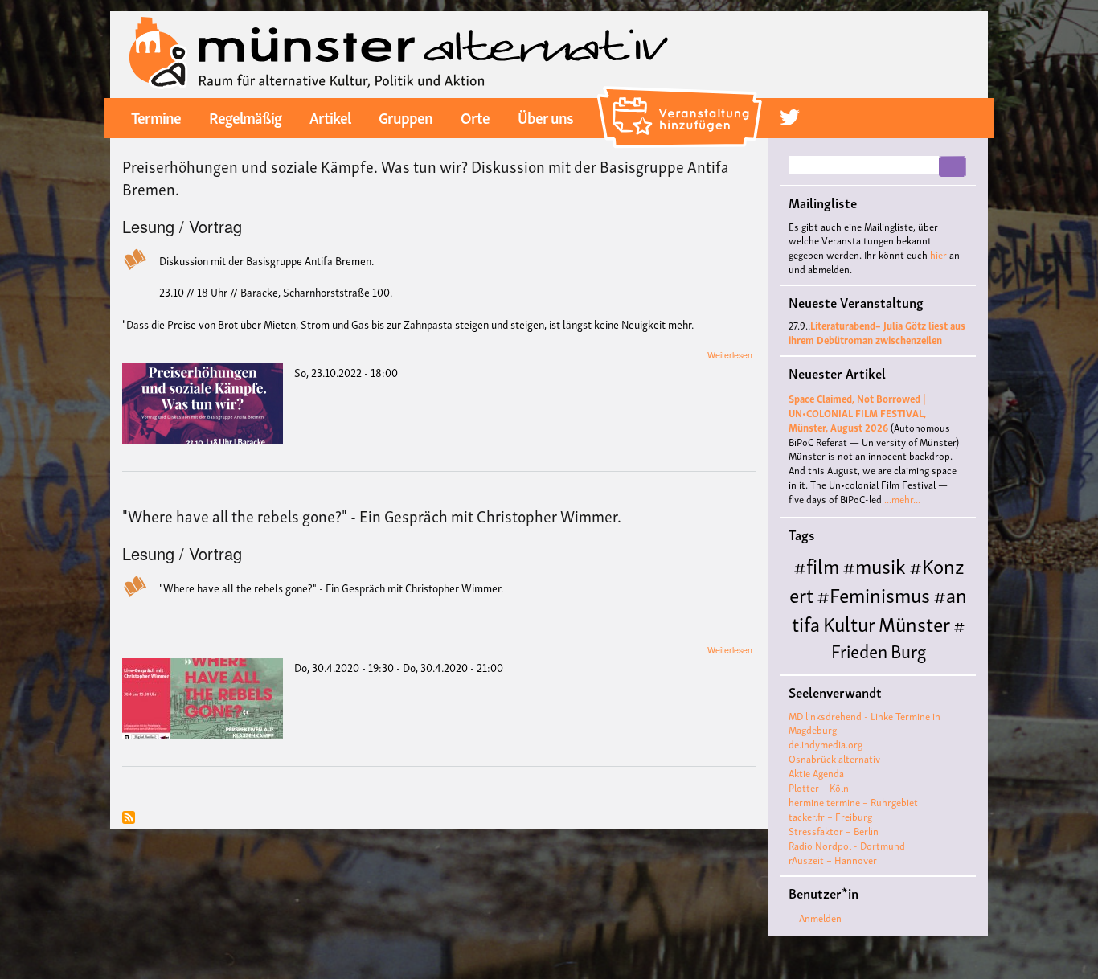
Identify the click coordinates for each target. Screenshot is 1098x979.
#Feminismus (873, 593)
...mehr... (902, 498)
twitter (789, 116)
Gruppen (405, 116)
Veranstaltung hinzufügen (682, 92)
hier (938, 254)
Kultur (849, 622)
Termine (156, 116)
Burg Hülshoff (859, 662)
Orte (475, 116)
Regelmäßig (245, 116)
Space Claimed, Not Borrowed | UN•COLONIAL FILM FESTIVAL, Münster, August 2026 (857, 413)
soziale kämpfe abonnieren (128, 818)
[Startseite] (399, 52)
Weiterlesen (729, 355)
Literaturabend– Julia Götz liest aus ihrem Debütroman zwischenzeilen (877, 332)
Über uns (545, 116)
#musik (874, 564)
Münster (914, 622)
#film (816, 564)
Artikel (329, 116)
